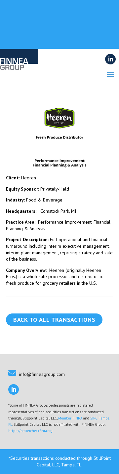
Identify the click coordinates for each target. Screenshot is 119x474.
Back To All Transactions (54, 319)
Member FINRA (70, 418)
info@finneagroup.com (42, 374)
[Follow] (110, 59)
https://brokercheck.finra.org (30, 430)
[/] (19, 67)
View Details (57, 42)
